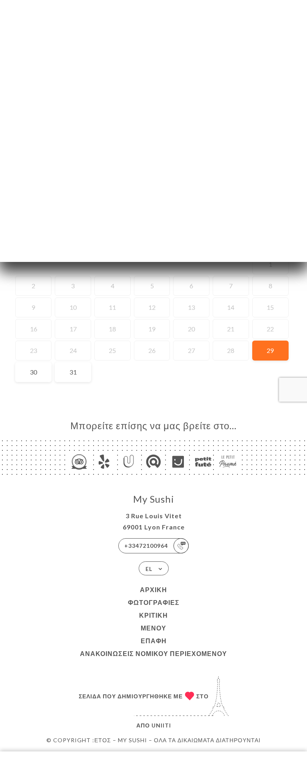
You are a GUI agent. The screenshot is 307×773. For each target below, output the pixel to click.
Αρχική (153, 589)
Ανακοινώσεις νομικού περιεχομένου (153, 653)
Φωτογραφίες (153, 602)
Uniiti (161, 725)
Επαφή (154, 640)
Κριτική (153, 615)
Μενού (153, 628)
